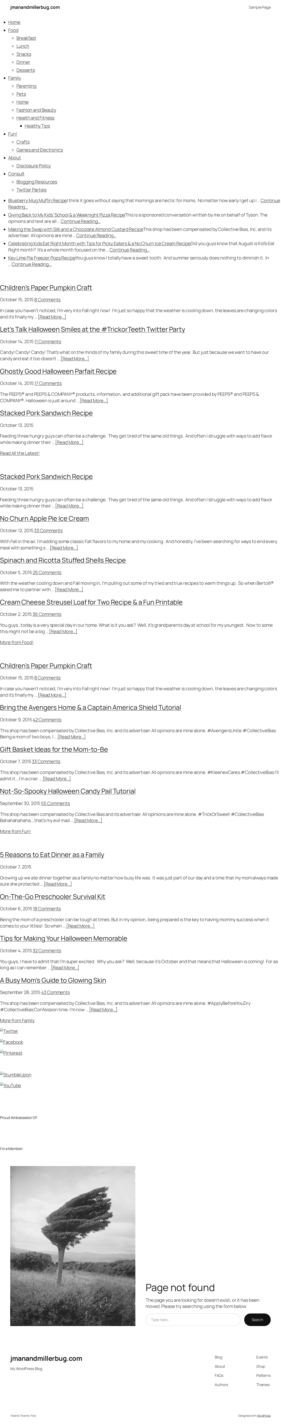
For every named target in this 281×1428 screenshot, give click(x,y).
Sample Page (260, 7)
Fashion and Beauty (36, 110)
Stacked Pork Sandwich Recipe (46, 412)
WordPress (264, 1416)
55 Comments (55, 803)
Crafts (22, 142)
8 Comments (47, 299)
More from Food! (17, 642)
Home (14, 22)
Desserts (25, 70)
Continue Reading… (80, 221)
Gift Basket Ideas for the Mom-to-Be (54, 749)
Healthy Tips (37, 126)
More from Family (17, 1020)
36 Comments (47, 614)
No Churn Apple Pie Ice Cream (44, 518)
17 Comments (48, 383)
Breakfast (26, 38)
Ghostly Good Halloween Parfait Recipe (58, 371)
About (14, 158)
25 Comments (47, 572)
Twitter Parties (31, 190)
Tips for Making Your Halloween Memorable (63, 938)
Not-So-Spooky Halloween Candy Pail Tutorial (68, 791)
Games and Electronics (39, 150)
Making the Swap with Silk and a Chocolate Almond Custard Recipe (75, 229)
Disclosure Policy (33, 166)
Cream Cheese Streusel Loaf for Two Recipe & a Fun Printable (91, 602)
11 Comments (47, 341)
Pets (21, 94)
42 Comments (47, 720)
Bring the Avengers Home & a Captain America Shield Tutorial (90, 707)
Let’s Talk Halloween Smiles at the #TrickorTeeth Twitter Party (92, 329)
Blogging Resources (36, 182)
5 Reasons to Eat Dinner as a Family (52, 854)
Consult (16, 174)
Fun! (12, 134)
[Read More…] (52, 317)
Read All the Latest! (20, 453)
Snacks (23, 54)
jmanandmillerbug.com (35, 7)
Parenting (26, 86)
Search (257, 1319)
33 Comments (48, 530)
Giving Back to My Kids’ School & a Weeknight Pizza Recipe (66, 215)
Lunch (22, 46)
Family (14, 78)
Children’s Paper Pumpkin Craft (46, 287)
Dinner (23, 62)
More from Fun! (15, 831)
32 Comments (47, 950)
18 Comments (47, 909)
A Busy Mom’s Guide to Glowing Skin (53, 980)
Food (13, 30)
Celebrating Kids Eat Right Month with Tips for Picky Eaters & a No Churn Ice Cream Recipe (99, 243)
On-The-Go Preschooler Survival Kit (52, 896)
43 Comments (55, 992)
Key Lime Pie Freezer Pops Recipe (41, 258)
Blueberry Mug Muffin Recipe (37, 200)
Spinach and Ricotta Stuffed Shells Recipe (63, 560)
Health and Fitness (35, 118)
